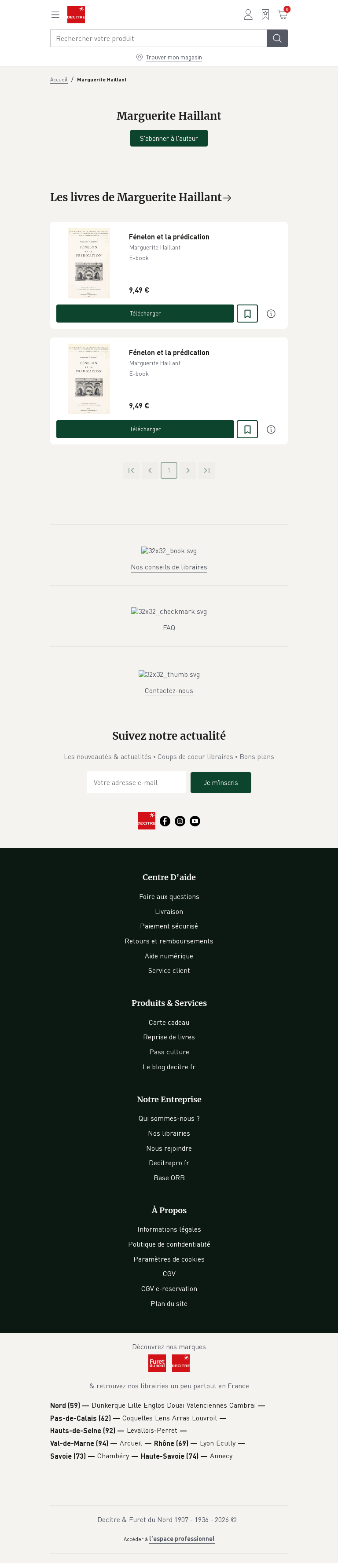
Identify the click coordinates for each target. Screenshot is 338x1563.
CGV (169, 1273)
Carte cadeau (169, 1022)
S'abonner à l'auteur (169, 138)
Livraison (169, 911)
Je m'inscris (221, 782)
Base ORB (169, 1177)
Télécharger (145, 313)
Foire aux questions (169, 896)
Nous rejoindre (169, 1148)
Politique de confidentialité (169, 1244)
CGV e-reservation (169, 1288)
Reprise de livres (169, 1036)
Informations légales (169, 1229)
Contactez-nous (169, 690)
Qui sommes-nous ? (169, 1118)
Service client (169, 970)
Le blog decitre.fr (169, 1066)
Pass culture (169, 1051)
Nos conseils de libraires (169, 566)
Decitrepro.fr (169, 1162)
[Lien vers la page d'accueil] (76, 14)
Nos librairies (169, 1133)
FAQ (169, 627)
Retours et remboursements (169, 940)
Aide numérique (169, 955)
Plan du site (169, 1303)
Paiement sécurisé (169, 925)
